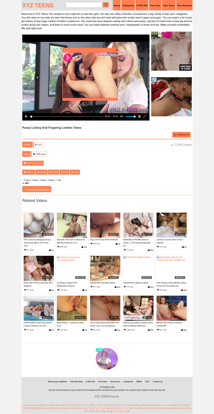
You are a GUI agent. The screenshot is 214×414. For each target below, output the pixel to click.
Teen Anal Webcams (164, 408)
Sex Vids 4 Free (147, 408)
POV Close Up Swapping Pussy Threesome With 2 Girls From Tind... (37, 243)
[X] (116, 49)
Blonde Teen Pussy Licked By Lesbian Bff (169, 324)
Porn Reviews (184, 5)
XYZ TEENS (38, 5)
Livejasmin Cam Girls (163, 405)
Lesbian (42, 172)
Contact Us (158, 381)
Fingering (30, 172)
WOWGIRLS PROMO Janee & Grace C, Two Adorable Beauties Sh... (137, 243)
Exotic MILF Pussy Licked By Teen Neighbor (38, 284)
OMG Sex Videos (41, 408)
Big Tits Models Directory (52, 405)
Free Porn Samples (127, 405)
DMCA (139, 381)
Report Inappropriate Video (38, 189)
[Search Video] (105, 4)
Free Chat (155, 5)
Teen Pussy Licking (34, 163)
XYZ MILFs (90, 411)
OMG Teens (56, 408)
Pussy (65, 172)
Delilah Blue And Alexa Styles (102, 283)
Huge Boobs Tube (145, 405)
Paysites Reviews (70, 408)
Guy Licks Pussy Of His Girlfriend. (104, 240)
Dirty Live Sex (70, 405)
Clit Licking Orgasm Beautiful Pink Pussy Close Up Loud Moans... (104, 324)
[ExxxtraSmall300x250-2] (90, 97)
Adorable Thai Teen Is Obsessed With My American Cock (71, 241)
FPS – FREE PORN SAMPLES (104, 405)
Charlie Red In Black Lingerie (135, 283)
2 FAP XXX (141, 5)
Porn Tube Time (86, 408)
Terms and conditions (57, 381)
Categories (128, 5)
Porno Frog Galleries (103, 408)
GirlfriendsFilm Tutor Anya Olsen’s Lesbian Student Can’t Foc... (38, 324)
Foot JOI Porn (84, 405)
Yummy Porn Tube (120, 411)
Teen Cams (169, 5)
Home (117, 5)
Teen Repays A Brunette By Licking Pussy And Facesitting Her (171, 284)
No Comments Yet (181, 135)
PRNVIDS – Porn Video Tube (126, 408)
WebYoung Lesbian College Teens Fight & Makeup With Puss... (138, 324)
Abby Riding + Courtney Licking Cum (70, 324)
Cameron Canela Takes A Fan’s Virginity (170, 241)
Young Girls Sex (104, 411)
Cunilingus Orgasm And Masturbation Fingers (67, 284)
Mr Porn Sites (180, 405)
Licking (54, 172)
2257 (147, 381)
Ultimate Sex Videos (183, 408)
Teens (76, 172)
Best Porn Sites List (31, 405)
